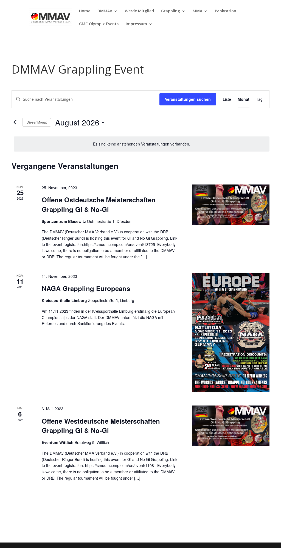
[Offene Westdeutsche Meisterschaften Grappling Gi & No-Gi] (230, 426)
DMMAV (104, 11)
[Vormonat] (15, 122)
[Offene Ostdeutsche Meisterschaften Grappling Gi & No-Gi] (230, 204)
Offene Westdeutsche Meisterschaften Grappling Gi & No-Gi (101, 425)
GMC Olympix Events (99, 24)
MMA (197, 11)
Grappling (170, 11)
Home (84, 11)
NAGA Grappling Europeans (86, 288)
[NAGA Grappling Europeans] (230, 333)
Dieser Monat (37, 122)
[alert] (141, 144)
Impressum (136, 24)
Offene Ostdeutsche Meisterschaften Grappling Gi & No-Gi (99, 204)
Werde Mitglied (139, 11)
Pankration (225, 11)
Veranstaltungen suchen (188, 99)
